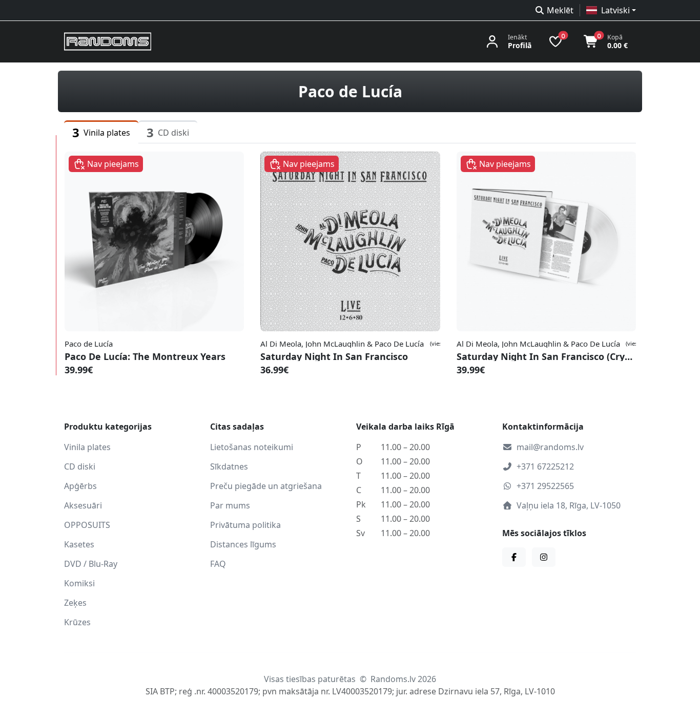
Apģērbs (80, 486)
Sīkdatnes (229, 466)
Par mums (230, 505)
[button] (611, 10)
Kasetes (79, 544)
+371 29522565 (545, 486)
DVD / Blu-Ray (90, 563)
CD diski (79, 466)
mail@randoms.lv (550, 447)
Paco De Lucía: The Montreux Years (145, 356)
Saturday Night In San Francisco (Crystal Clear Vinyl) (546, 356)
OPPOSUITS (87, 524)
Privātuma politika (245, 524)
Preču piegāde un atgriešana (266, 486)
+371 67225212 (545, 466)
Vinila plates (87, 447)
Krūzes (77, 622)
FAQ (218, 563)
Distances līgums (243, 544)
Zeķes (75, 602)
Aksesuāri (83, 505)
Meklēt (560, 10)
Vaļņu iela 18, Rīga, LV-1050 (569, 505)
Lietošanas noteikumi (251, 447)
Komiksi (79, 583)
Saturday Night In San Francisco (334, 356)
